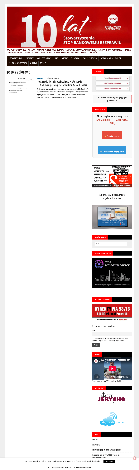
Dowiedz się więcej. (95, 461)
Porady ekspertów (90, 58)
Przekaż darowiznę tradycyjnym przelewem (112, 99)
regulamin (87, 467)
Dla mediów (75, 58)
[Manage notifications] (134, 458)
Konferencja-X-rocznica (18, 63)
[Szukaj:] (110, 243)
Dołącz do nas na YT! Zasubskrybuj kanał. (108, 381)
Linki (56, 58)
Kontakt (64, 58)
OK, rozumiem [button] (109, 461)
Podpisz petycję (113, 136)
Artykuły (40, 78)
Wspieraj (33, 63)
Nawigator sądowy (44, 58)
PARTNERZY (30, 58)
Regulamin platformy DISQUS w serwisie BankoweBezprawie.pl (105, 456)
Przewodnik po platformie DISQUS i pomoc (106, 449)
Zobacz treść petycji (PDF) (113, 151)
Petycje (43, 63)
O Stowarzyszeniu (15, 58)
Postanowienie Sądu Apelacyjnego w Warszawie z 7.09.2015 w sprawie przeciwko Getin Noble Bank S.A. (62, 83)
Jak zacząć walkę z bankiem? (111, 58)
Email (94, 330)
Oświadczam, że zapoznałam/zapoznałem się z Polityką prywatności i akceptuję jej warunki (110, 339)
